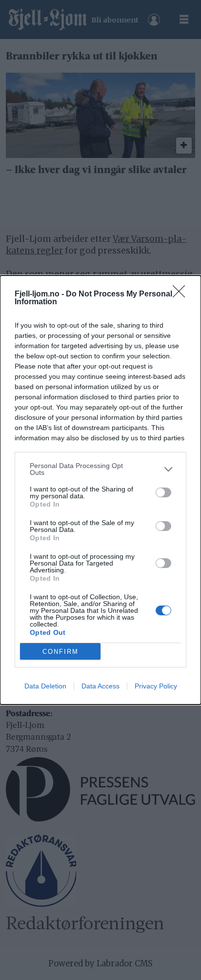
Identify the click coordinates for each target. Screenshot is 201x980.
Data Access (100, 686)
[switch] (163, 492)
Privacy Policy (156, 686)
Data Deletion (45, 686)
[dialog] (100, 490)
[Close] (182, 294)
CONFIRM (60, 651)
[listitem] (100, 469)
